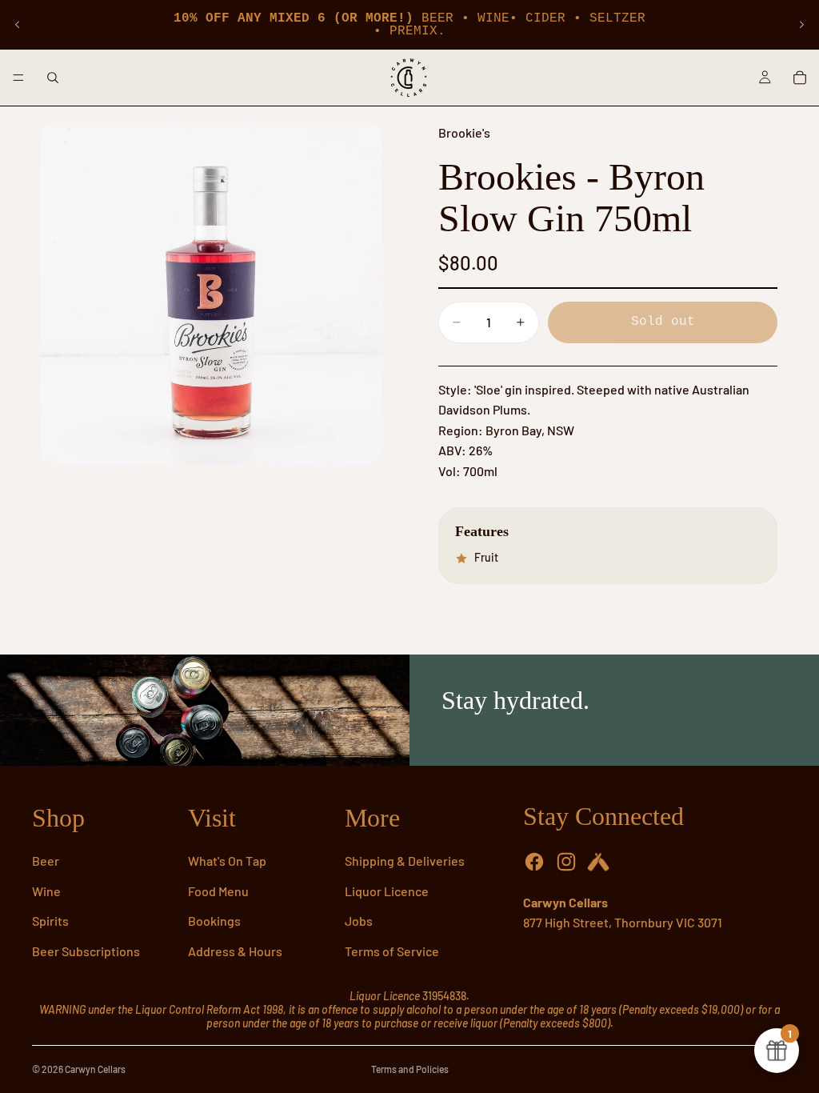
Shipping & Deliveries (405, 860)
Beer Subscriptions (86, 951)
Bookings (214, 920)
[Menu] (18, 77)
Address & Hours (235, 951)
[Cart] (799, 77)
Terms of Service (392, 951)
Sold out (663, 321)
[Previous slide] (17, 24)
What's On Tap (227, 860)
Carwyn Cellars (95, 1069)
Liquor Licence (387, 891)
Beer (45, 860)
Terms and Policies (410, 1069)
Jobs (359, 920)
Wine (46, 891)
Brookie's (464, 132)
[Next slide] (801, 24)
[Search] (52, 77)
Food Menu (218, 891)
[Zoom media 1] (211, 293)
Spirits (50, 920)
